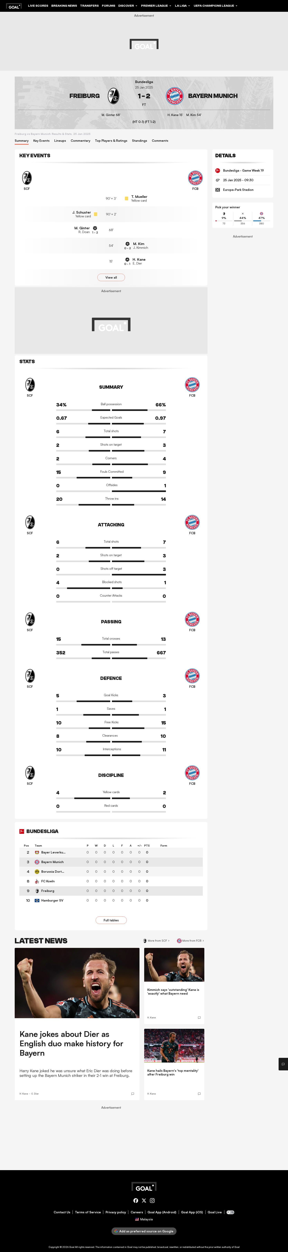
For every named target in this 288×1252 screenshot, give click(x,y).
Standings (139, 141)
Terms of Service (88, 1212)
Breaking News (64, 5)
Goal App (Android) (162, 1212)
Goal (71, 1247)
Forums (108, 5)
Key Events (41, 141)
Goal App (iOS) (192, 1212)
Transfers (89, 5)
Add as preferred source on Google (146, 1231)
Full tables (111, 920)
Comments (160, 141)
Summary (22, 141)
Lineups (60, 141)
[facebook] (136, 1201)
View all (111, 277)
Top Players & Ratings (111, 141)
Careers (137, 1212)
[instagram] (152, 1201)
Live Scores (38, 5)
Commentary (80, 141)
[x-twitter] (144, 1201)
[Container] (70, 96)
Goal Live (215, 1212)
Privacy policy (116, 1212)
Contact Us (62, 1212)
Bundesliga (144, 82)
